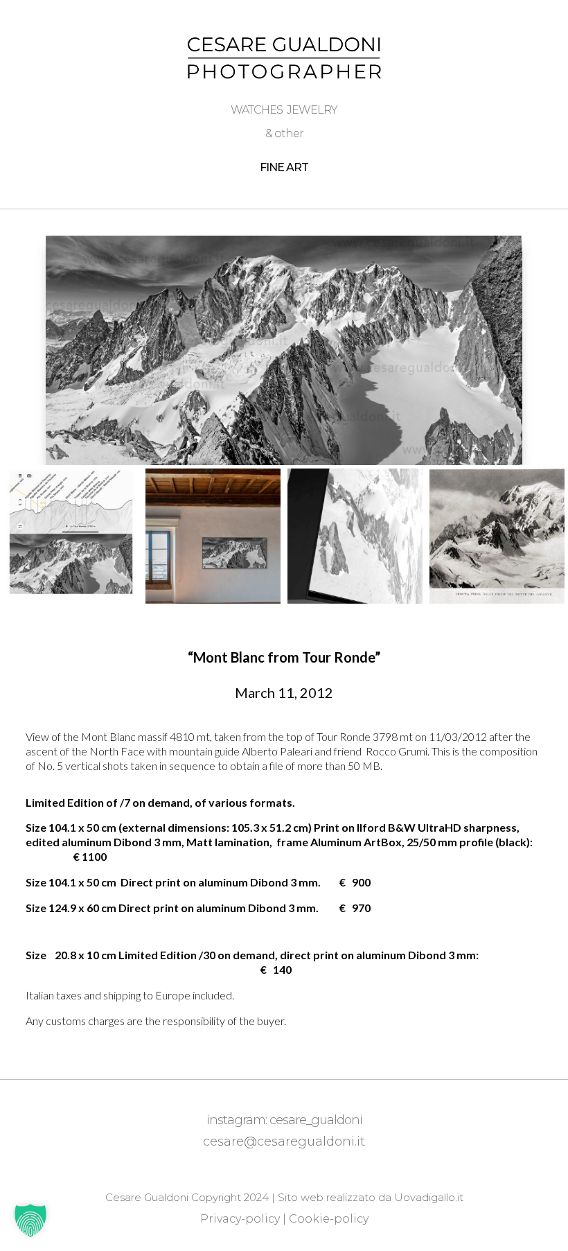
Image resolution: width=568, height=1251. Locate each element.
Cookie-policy (329, 1218)
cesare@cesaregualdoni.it (284, 1141)
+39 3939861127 (287, 1163)
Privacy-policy (240, 1218)
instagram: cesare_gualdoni (284, 1120)
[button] (30, 1220)
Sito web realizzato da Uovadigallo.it (370, 1197)
